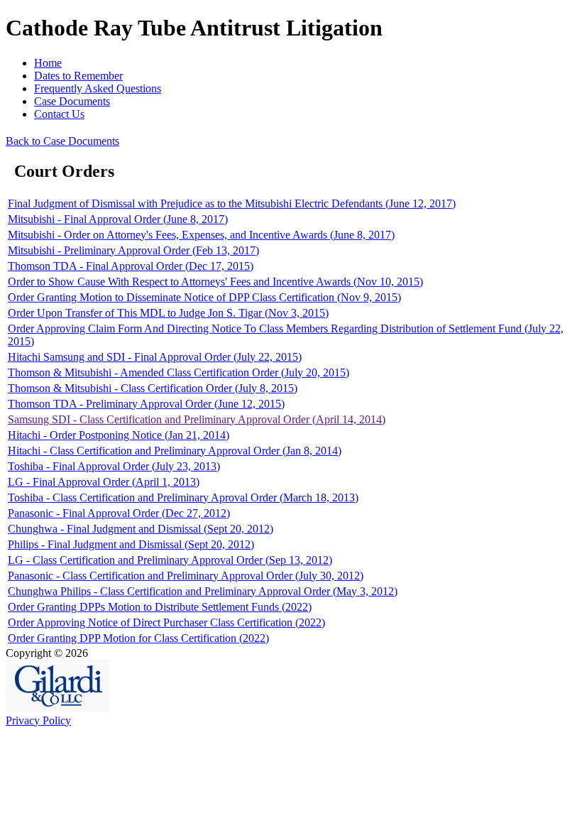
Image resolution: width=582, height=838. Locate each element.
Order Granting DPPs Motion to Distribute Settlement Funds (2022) (160, 607)
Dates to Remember (78, 76)
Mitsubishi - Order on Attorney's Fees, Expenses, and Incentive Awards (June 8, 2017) (201, 235)
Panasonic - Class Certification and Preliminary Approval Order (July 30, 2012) (185, 576)
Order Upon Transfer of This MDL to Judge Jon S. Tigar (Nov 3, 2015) (168, 313)
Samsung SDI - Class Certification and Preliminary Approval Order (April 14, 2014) (196, 419)
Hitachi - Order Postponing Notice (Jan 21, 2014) (118, 435)
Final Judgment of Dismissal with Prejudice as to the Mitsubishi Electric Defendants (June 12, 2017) (232, 203)
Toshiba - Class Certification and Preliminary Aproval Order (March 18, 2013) (183, 497)
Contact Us (59, 114)
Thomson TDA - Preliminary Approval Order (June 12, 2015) (146, 404)
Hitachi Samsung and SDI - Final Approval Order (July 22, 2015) (155, 357)
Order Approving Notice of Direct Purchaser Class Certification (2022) (166, 622)
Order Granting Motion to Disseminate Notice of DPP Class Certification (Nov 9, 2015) (204, 297)
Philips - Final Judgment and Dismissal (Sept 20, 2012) (131, 544)
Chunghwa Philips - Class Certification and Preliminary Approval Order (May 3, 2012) (202, 591)
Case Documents (72, 101)
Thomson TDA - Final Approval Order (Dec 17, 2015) (130, 266)
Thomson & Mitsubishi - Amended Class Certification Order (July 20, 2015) (178, 372)
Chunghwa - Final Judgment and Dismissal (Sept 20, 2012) (140, 529)
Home (48, 63)
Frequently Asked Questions (97, 88)
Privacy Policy (38, 720)
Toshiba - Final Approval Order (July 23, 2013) (114, 466)
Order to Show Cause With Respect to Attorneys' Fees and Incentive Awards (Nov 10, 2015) (215, 282)
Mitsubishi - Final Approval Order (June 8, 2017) (118, 219)
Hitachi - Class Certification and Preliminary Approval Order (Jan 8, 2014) (174, 451)
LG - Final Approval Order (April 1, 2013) (103, 482)
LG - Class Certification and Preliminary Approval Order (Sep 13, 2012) (170, 560)
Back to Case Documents (62, 141)
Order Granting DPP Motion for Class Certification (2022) (138, 638)
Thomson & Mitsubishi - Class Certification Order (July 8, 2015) (152, 388)
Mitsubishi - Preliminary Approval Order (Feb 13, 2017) (133, 250)
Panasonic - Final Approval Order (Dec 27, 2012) (119, 513)
